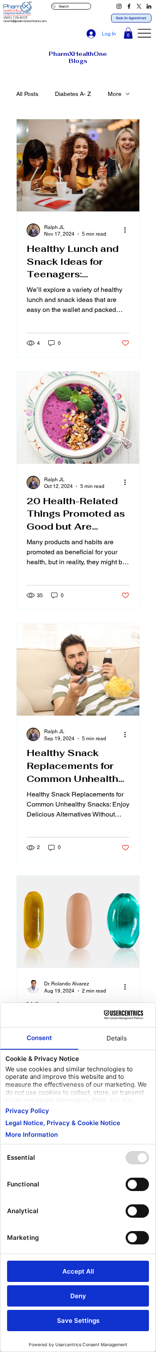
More (114, 93)
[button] (128, 33)
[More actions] (128, 230)
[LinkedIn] (149, 6)
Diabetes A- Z (73, 93)
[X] (139, 6)
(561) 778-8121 (16, 18)
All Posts (27, 93)
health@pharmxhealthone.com (25, 21)
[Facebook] (129, 6)
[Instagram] (119, 6)
